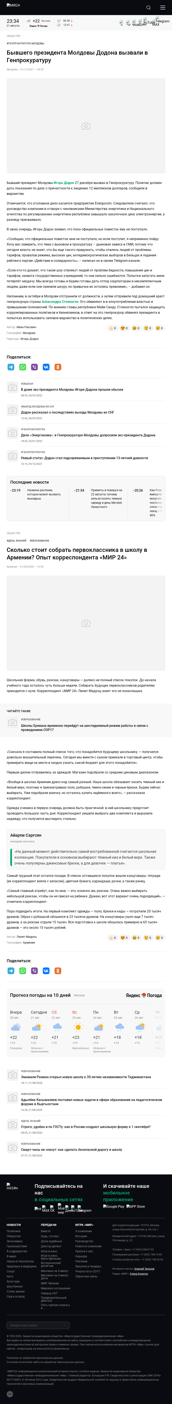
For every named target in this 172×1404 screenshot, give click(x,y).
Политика (13, 1231)
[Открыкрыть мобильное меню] (162, 7)
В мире (11, 1256)
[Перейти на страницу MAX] (45, 1209)
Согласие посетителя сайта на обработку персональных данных (45, 1362)
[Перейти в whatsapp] (22, 367)
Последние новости (29, 482)
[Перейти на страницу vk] (38, 1209)
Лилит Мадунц (26, 936)
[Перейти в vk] (46, 367)
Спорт (11, 1271)
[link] (27, 384)
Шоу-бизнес (15, 1286)
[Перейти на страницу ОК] (53, 1209)
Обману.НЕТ (49, 1293)
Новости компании (88, 1246)
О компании (83, 1231)
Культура (13, 1281)
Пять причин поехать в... (55, 1306)
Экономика (14, 1241)
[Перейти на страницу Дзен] (69, 1209)
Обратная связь (86, 1276)
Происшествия (17, 1246)
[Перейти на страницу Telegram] (84, 1209)
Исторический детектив (51, 1264)
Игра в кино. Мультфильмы (51, 1257)
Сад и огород (16, 1296)
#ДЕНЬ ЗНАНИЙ (16, 540)
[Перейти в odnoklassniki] (58, 367)
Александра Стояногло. (60, 302)
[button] (11, 367)
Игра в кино (49, 1251)
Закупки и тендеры (88, 1266)
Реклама (81, 1261)
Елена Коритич (139, 1273)
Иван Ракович (26, 327)
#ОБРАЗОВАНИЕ (39, 540)
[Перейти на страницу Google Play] (113, 1209)
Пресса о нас (84, 1251)
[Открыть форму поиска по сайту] (148, 7)
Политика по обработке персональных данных (35, 1357)
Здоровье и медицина (21, 1266)
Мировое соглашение (55, 1288)
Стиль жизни (16, 1291)
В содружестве (17, 1251)
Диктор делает (51, 1246)
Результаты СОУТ (87, 1271)
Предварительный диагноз (53, 1299)
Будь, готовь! (50, 1236)
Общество (14, 1236)
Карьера (81, 1256)
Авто (10, 1276)
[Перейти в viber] (34, 367)
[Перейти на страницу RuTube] (76, 1209)
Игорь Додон (64, 183)
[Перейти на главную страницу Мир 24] (13, 7)
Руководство (84, 1241)
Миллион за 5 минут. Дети (55, 1277)
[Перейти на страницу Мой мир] (61, 1208)
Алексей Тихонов (144, 1268)
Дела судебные (51, 1241)
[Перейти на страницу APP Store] (135, 1209)
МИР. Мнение (50, 1283)
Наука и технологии (20, 1261)
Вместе (46, 1231)
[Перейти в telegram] (11, 367)
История (81, 1236)
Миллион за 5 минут (55, 1270)
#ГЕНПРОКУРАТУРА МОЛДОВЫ (25, 43)
